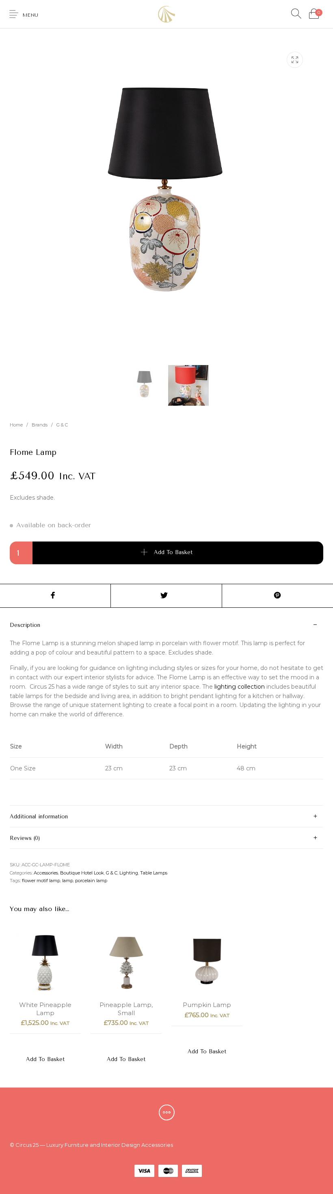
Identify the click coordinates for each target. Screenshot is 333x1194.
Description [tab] (25, 625)
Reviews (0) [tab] (25, 838)
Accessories (46, 873)
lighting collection (239, 686)
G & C (62, 425)
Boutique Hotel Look (82, 873)
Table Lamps (153, 873)
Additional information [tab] (39, 816)
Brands (40, 425)
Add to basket (173, 552)
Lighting (128, 873)
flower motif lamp (41, 880)
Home (16, 425)
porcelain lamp (91, 880)
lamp (67, 880)
